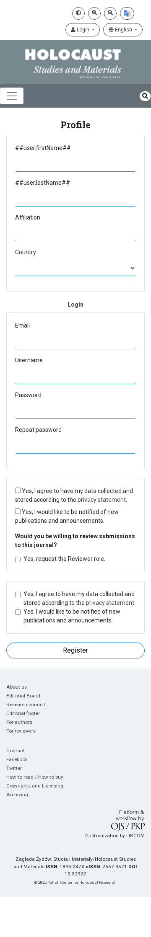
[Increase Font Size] (94, 13)
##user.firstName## (43, 148)
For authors (19, 722)
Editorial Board (23, 696)
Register (75, 650)
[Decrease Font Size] (110, 13)
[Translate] (127, 13)
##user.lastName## (42, 182)
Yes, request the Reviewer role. (64, 558)
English (123, 30)
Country (25, 252)
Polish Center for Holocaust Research (82, 882)
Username (29, 360)
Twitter (14, 768)
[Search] (145, 96)
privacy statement (102, 499)
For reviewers (21, 731)
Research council (25, 704)
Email (22, 325)
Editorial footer (23, 713)
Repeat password (38, 429)
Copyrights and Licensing (34, 786)
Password (28, 395)
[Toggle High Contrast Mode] (78, 13)
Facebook (17, 759)
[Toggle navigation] (11, 96)
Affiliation (27, 217)
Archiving (17, 795)
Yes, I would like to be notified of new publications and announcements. (67, 516)
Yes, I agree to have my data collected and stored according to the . (74, 495)
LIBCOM (135, 836)
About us (16, 687)
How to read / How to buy (34, 777)
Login (83, 30)
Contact (15, 751)
